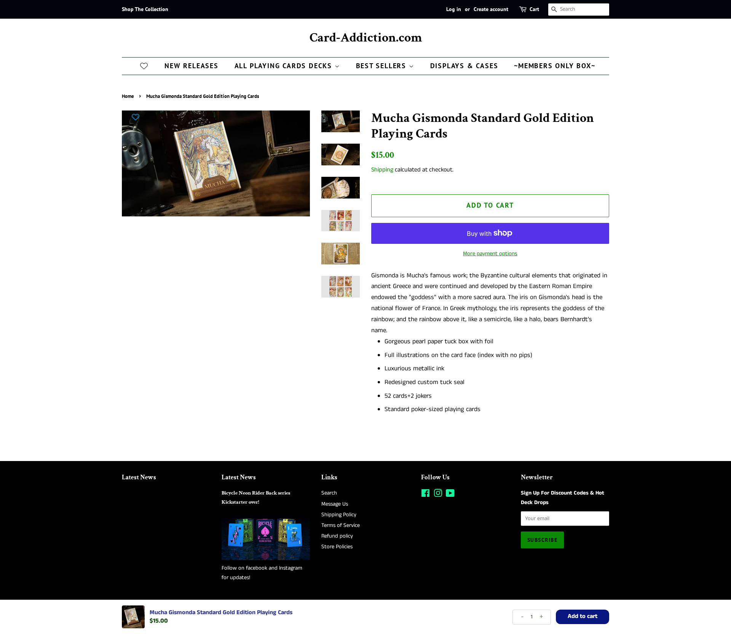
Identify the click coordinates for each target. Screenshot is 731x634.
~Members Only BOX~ (554, 65)
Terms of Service (340, 525)
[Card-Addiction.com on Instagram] (438, 495)
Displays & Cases (464, 65)
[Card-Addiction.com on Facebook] (425, 495)
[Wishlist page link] (144, 65)
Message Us (334, 504)
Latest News (139, 477)
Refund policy (337, 536)
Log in (453, 9)
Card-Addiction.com (366, 38)
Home (128, 96)
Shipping (382, 169)
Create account (491, 9)
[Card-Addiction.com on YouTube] (450, 495)
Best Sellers (382, 65)
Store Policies (337, 547)
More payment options (490, 254)
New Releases (191, 65)
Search (329, 493)
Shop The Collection (145, 9)
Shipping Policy (338, 515)
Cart (534, 9)
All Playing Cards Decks (285, 65)
